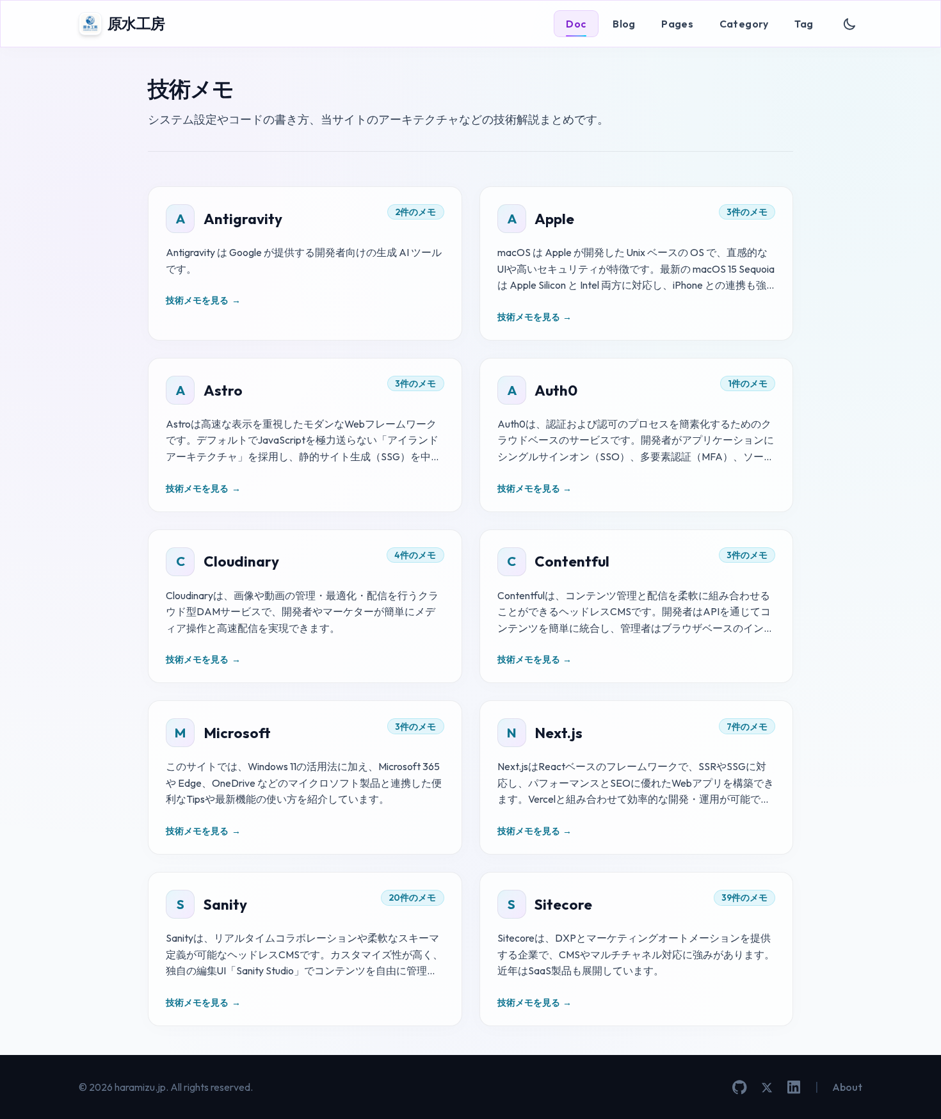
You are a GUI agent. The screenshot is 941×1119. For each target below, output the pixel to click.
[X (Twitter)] (767, 1087)
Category (744, 23)
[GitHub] (739, 1087)
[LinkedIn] (793, 1087)
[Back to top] (912, 1090)
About (847, 1087)
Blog (624, 23)
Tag (803, 23)
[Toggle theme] (850, 24)
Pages (677, 23)
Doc (576, 23)
